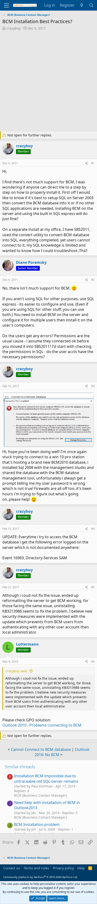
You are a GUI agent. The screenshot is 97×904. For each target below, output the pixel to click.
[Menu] (6, 5)
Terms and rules (36, 868)
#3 (93, 386)
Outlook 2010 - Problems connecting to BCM (41, 725)
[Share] (86, 163)
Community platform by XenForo (40, 877)
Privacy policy (63, 868)
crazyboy (13, 28)
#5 (93, 587)
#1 (93, 163)
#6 (93, 662)
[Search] (91, 5)
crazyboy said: (16, 671)
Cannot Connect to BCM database (41, 749)
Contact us (11, 868)
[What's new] (82, 5)
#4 (93, 529)
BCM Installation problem (37, 824)
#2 (93, 280)
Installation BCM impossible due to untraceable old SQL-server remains (46, 778)
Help (81, 868)
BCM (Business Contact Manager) (40, 795)
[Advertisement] (48, 81)
